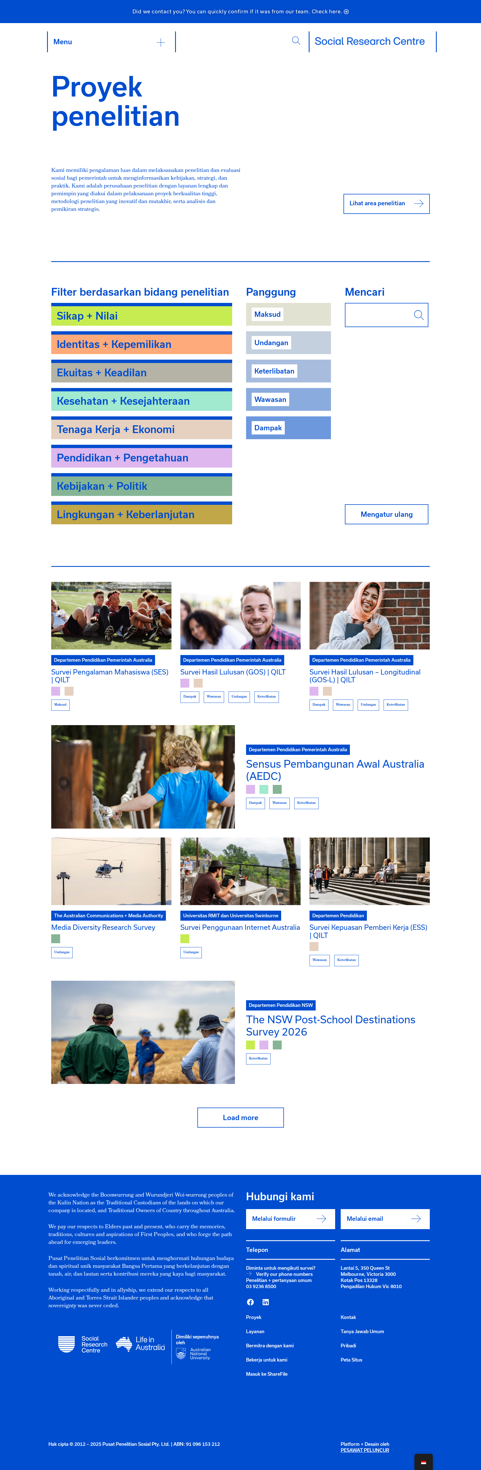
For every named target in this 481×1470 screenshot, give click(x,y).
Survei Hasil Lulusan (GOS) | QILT (233, 672)
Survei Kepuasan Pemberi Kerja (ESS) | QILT (368, 931)
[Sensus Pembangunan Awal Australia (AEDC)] (143, 776)
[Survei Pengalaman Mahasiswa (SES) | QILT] (111, 615)
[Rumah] (370, 41)
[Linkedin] (266, 1302)
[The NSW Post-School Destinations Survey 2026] (143, 1032)
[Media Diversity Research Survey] (111, 871)
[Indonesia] (250, 1302)
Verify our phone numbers (284, 1274)
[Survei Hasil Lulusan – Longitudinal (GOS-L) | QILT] (370, 615)
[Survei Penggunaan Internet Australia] (240, 871)
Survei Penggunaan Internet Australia (240, 927)
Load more (240, 1117)
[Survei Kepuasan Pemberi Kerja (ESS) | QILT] (370, 871)
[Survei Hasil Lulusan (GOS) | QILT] (240, 615)
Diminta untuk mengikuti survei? (280, 1268)
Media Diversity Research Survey (103, 927)
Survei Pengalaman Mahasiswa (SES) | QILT (109, 676)
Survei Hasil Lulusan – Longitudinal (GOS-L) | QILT (365, 676)
